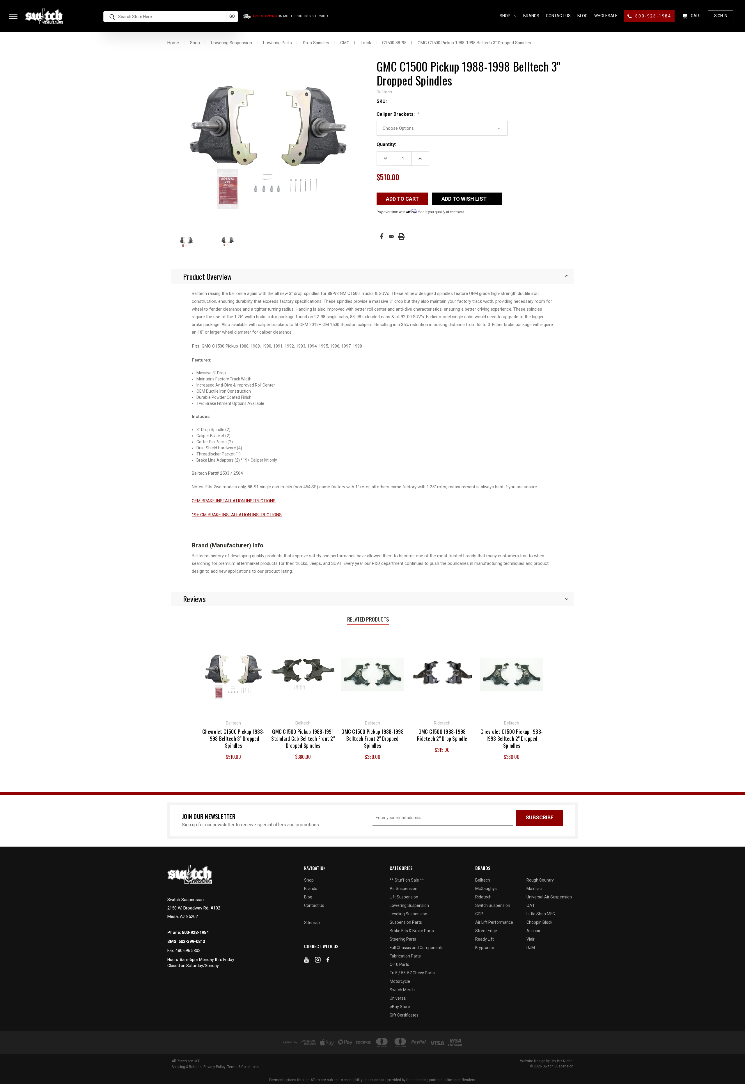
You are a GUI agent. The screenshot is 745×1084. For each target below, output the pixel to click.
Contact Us (558, 15)
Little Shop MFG (540, 914)
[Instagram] (318, 961)
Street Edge (486, 930)
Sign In (720, 15)
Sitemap (312, 922)
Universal (398, 998)
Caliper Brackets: (398, 114)
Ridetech (483, 897)
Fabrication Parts (405, 956)
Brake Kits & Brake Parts (412, 930)
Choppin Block (539, 922)
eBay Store (400, 1006)
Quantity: (386, 144)
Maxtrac (534, 888)
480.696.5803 (188, 950)
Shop (505, 15)
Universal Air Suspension (549, 897)
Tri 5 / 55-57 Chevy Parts (412, 973)
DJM (530, 947)
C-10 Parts (399, 964)
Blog (582, 15)
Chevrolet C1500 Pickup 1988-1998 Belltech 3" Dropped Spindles (233, 738)
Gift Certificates (404, 1015)
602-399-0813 (191, 941)
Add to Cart (303, 673)
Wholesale (606, 15)
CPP (479, 914)
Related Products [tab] (368, 619)
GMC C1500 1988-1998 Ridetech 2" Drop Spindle (442, 735)
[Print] (401, 236)
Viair (530, 939)
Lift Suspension (404, 897)
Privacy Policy (214, 1067)
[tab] (372, 276)
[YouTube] (306, 961)
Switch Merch (402, 989)
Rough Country (540, 880)
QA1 (530, 905)
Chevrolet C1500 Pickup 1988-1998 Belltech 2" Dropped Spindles (511, 738)
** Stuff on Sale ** (407, 880)
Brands (531, 15)
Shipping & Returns (187, 1067)
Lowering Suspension (409, 905)
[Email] (391, 236)
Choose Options (233, 673)
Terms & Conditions (243, 1067)
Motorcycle (400, 981)
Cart (695, 15)
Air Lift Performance (494, 922)
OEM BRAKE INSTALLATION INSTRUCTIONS (234, 500)
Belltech (482, 880)
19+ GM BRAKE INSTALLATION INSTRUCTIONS (237, 514)
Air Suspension (403, 888)
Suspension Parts (406, 922)
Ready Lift (484, 939)
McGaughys (486, 888)
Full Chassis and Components (417, 947)
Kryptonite (484, 947)
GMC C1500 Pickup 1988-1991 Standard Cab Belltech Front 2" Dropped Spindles (303, 738)
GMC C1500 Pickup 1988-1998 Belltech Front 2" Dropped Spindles (372, 738)
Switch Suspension (492, 905)
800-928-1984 (652, 16)
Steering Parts (403, 939)
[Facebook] (381, 236)
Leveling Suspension (408, 914)
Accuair (533, 930)
